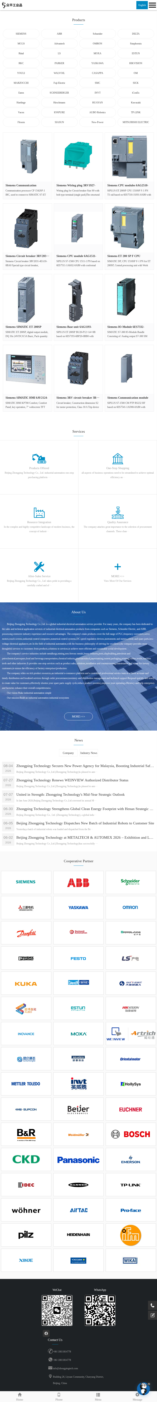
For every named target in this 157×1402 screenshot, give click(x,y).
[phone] (152, 1305)
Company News (68, 753)
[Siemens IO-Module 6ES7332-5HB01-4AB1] (129, 298)
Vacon (21, 112)
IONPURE (59, 112)
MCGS (21, 43)
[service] (152, 1315)
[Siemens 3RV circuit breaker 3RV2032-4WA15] (78, 369)
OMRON (97, 43)
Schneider (97, 33)
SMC (97, 82)
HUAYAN (97, 102)
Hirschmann (59, 102)
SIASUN (59, 122)
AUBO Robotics (97, 112)
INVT (98, 92)
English (142, 5)
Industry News (88, 753)
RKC (21, 63)
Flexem (21, 122)
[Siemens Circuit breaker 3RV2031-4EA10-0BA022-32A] (27, 228)
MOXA (97, 53)
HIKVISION (135, 63)
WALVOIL (59, 73)
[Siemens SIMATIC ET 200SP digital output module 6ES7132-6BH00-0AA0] (27, 298)
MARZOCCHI (21, 82)
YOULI (21, 73)
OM (136, 73)
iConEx (135, 92)
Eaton (21, 92)
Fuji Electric (59, 82)
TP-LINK (136, 112)
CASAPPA (97, 73)
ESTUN (136, 53)
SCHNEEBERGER (59, 92)
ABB (59, 33)
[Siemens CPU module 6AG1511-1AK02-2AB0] (78, 228)
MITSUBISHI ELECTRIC (136, 122)
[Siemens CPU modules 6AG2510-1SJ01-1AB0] (129, 157)
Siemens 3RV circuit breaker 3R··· (77, 397)
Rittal (21, 53)
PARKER (59, 63)
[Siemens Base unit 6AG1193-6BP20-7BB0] (78, 298)
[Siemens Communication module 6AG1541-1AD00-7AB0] (129, 369)
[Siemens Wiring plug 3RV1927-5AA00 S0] (78, 157)
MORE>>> (78, 716)
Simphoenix (136, 43)
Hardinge (21, 102)
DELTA (136, 33)
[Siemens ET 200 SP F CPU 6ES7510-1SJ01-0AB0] (129, 228)
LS (59, 53)
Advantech (59, 43)
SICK (136, 82)
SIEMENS (21, 33)
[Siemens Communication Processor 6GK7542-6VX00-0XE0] (27, 157)
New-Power (97, 122)
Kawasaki (136, 102)
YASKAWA (97, 63)
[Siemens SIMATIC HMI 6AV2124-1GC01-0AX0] (27, 369)
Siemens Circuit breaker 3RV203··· (27, 256)
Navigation (152, 5)
